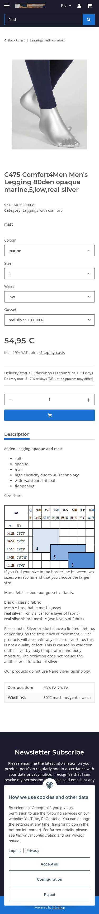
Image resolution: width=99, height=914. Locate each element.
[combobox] (49, 250)
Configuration (49, 879)
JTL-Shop (58, 907)
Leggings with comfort (42, 210)
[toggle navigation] (7, 3)
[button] (79, 6)
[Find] (89, 19)
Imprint (15, 850)
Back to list (16, 40)
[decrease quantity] (10, 399)
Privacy (32, 850)
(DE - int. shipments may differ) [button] (70, 378)
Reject (49, 894)
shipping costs (52, 352)
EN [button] (64, 6)
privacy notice (39, 774)
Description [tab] (17, 434)
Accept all (49, 864)
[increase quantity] (89, 399)
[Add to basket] (8, 57)
